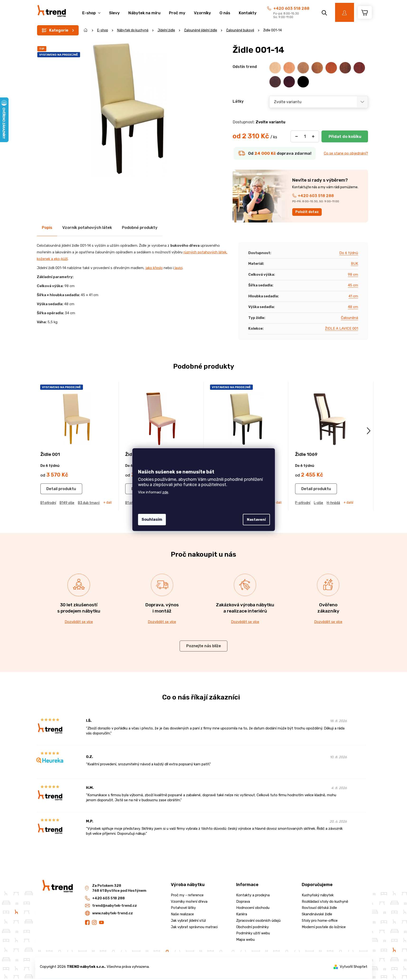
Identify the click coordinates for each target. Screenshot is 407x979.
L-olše (318, 503)
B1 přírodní (48, 503)
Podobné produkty (140, 227)
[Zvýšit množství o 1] (313, 136)
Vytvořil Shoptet (353, 967)
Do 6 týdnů (348, 253)
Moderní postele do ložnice (324, 927)
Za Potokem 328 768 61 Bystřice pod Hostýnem (119, 888)
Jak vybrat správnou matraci (194, 927)
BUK (354, 263)
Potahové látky (183, 908)
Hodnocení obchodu (252, 908)
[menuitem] (91, 10)
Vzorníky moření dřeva (189, 901)
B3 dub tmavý (89, 503)
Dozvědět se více (79, 622)
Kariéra (241, 914)
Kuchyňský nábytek (318, 895)
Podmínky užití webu (253, 933)
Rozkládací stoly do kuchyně (325, 901)
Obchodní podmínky (252, 927)
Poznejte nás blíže (203, 646)
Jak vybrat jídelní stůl (188, 920)
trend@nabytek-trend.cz (114, 905)
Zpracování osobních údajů (258, 920)
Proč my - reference (187, 895)
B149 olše (67, 503)
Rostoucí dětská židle (319, 908)
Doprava (243, 901)
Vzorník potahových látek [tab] (87, 227)
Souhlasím (152, 519)
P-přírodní (302, 503)
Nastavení (256, 519)
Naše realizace (182, 914)
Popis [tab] (47, 227)
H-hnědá (333, 503)
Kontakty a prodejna (253, 895)
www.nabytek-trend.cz (112, 913)
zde (165, 492)
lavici (178, 268)
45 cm (353, 285)
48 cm (353, 307)
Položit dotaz (307, 212)
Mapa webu (245, 939)
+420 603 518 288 (291, 8)
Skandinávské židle (317, 914)
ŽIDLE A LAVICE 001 (341, 328)
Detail (51, 489)
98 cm (353, 274)
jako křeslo (154, 268)
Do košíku (344, 136)
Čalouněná (349, 318)
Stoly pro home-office (320, 920)
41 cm (353, 296)
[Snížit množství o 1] (296, 136)
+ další (108, 503)
